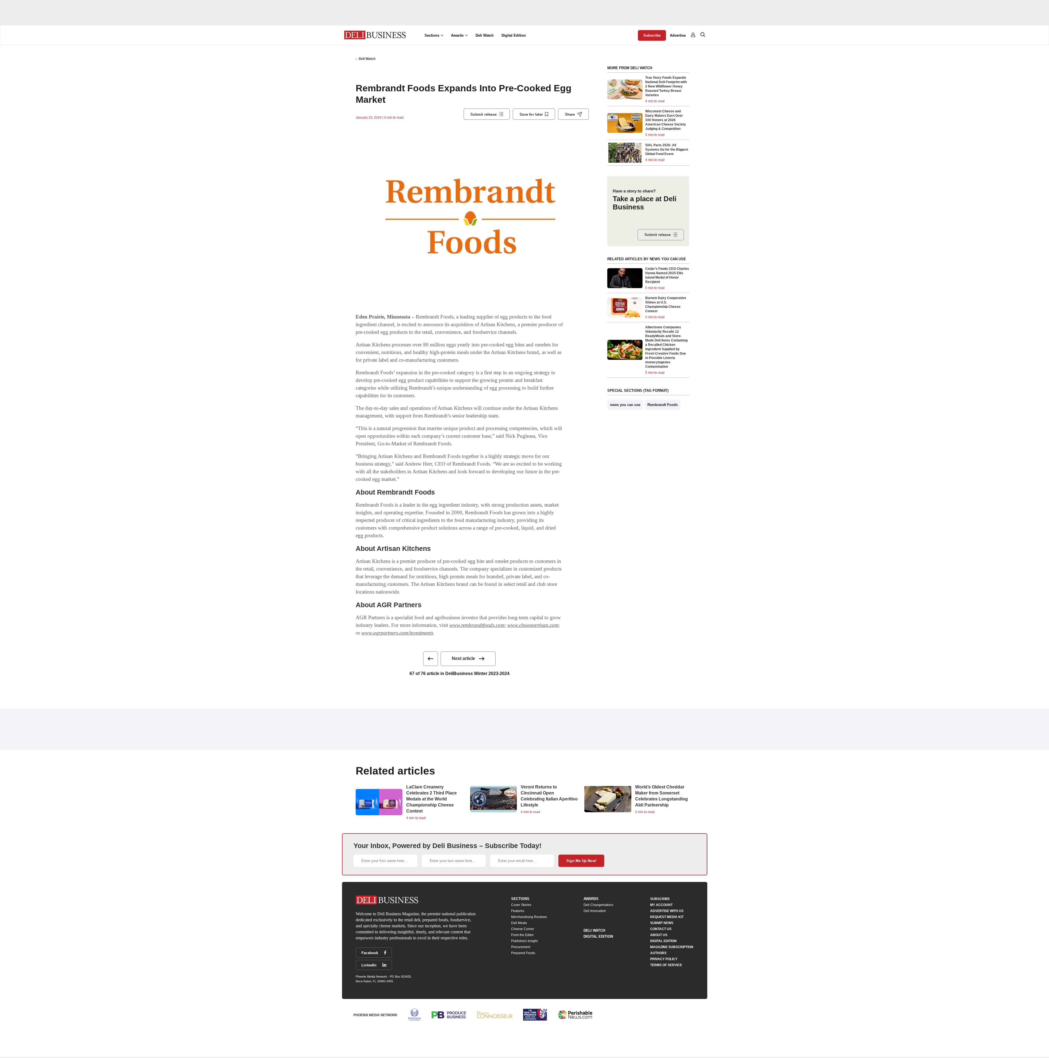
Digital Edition (514, 35)
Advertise (678, 35)
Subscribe (652, 35)
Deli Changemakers (598, 905)
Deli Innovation (595, 911)
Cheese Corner (522, 929)
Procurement (520, 947)
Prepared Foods (523, 953)
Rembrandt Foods (662, 405)
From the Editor (522, 935)
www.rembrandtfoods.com (477, 625)
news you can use (625, 405)
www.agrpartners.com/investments (397, 633)
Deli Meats (519, 923)
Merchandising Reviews (529, 917)
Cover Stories (521, 905)
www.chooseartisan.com (532, 625)
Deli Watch (485, 35)
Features (517, 911)
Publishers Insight (524, 941)
